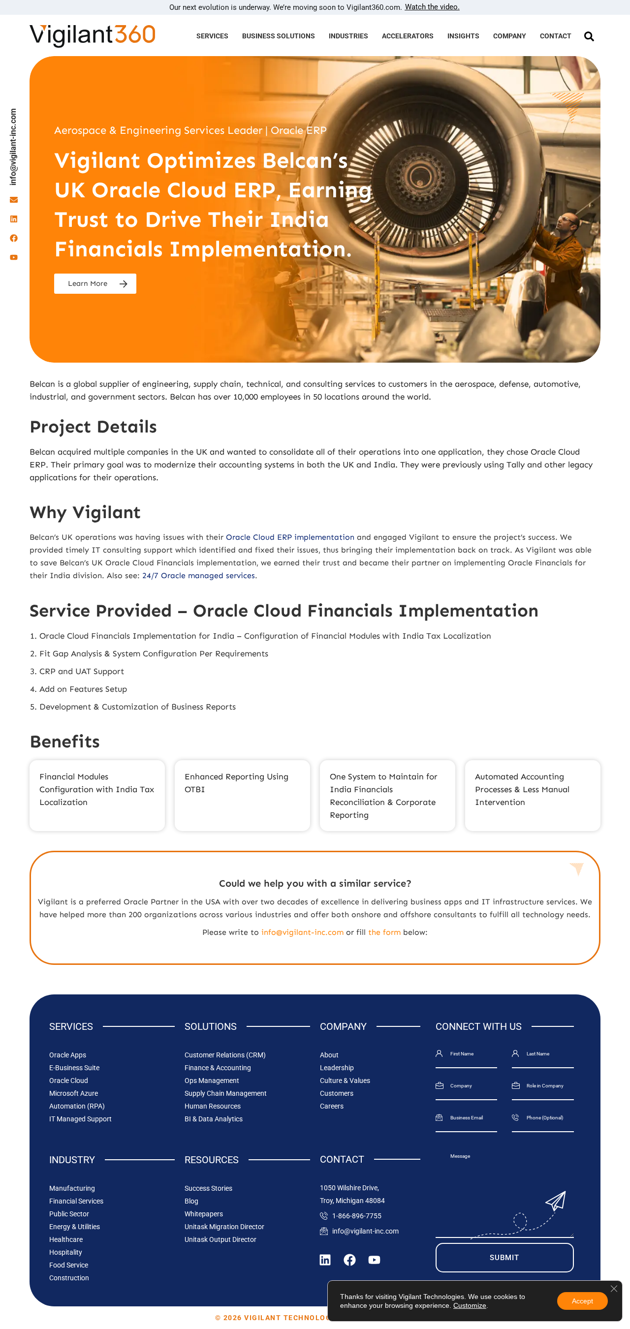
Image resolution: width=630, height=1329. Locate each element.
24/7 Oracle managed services (198, 575)
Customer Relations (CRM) (225, 1055)
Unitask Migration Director (224, 1227)
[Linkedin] (14, 219)
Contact (555, 36)
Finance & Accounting (218, 1068)
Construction (69, 1278)
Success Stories (208, 1188)
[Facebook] (14, 238)
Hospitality (65, 1252)
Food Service (68, 1265)
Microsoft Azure (73, 1093)
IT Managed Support (80, 1119)
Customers (336, 1093)
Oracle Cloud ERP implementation (290, 537)
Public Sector (69, 1214)
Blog (191, 1201)
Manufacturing (72, 1188)
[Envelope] (14, 200)
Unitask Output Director (220, 1239)
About (329, 1055)
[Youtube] (14, 257)
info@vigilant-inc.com (13, 146)
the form (384, 932)
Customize (469, 1305)
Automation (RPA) (77, 1106)
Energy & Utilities (74, 1227)
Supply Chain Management (226, 1093)
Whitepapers (204, 1214)
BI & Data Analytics (214, 1119)
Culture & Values (345, 1080)
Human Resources (213, 1106)
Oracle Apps (67, 1055)
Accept (582, 1301)
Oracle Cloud (68, 1080)
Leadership (337, 1068)
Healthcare (66, 1239)
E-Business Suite (74, 1068)
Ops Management (212, 1080)
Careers (332, 1106)
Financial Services (76, 1201)
